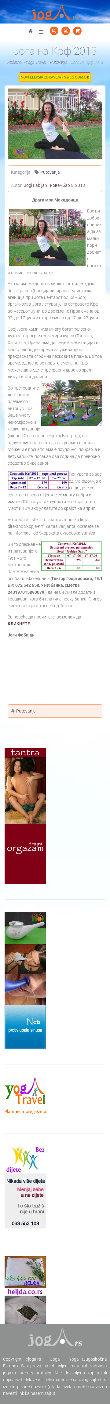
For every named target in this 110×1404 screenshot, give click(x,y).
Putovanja (50, 172)
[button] (41, 32)
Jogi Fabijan (35, 185)
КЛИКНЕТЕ (19, 623)
